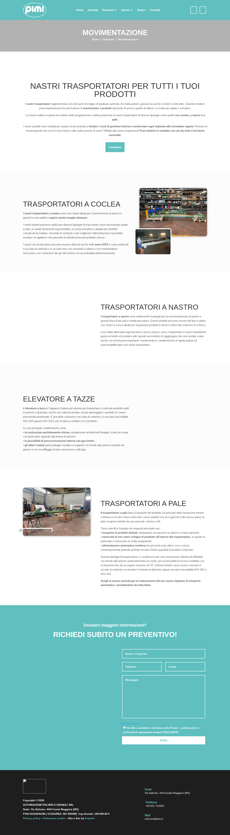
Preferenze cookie (54, 818)
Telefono (151, 802)
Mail (147, 815)
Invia (163, 740)
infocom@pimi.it (154, 818)
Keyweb (90, 818)
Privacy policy (31, 818)
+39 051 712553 (154, 805)
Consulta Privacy (129, 723)
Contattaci (115, 147)
